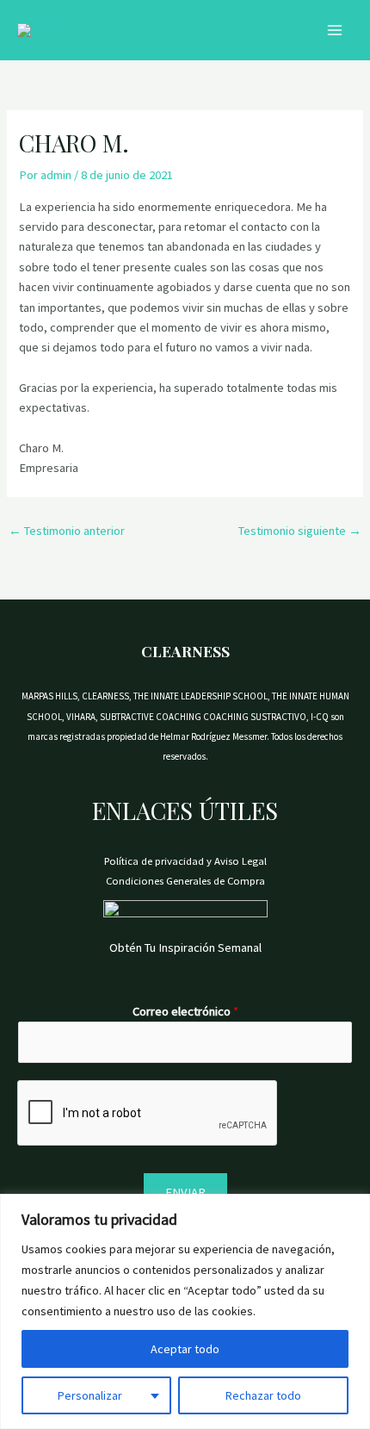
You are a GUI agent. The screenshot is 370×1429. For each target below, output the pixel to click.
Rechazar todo (263, 1395)
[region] (185, 1311)
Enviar (185, 1192)
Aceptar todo (185, 1349)
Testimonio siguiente (299, 530)
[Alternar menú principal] (335, 30)
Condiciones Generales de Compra (185, 880)
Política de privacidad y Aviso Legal (185, 860)
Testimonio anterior (67, 530)
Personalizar (90, 1395)
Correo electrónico (185, 1011)
